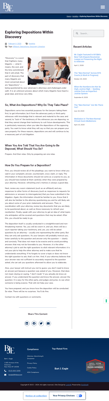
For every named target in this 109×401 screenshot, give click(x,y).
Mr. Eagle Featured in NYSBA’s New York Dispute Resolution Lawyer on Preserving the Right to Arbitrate (88, 58)
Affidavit (16, 47)
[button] (102, 7)
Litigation (41, 47)
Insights (75, 16)
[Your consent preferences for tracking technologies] (106, 301)
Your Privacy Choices (64, 395)
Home (69, 16)
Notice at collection (36, 395)
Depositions (24, 47)
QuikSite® (84, 385)
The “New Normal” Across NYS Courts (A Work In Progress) (87, 74)
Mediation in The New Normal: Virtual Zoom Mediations (87, 120)
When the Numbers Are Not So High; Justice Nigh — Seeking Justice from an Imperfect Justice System (87, 90)
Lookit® (68, 385)
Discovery (33, 47)
